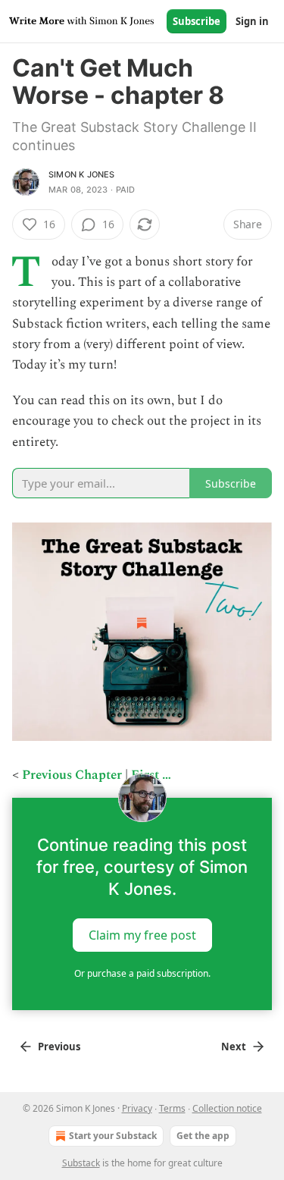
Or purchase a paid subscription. (142, 973)
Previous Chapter (72, 775)
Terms (172, 1108)
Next (233, 1046)
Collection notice (227, 1108)
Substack (81, 1162)
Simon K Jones (81, 174)
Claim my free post (142, 935)
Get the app (202, 1135)
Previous (59, 1046)
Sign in (252, 21)
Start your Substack (113, 1135)
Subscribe (196, 21)
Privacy (137, 1108)
